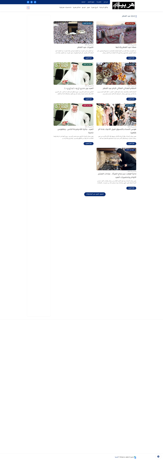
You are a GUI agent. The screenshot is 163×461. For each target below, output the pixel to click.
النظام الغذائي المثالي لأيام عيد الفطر (119, 88)
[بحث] (28, 7)
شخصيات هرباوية (66, 7)
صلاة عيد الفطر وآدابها (126, 47)
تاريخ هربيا (94, 7)
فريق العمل (91, 2)
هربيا (116, 457)
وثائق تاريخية (104, 7)
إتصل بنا (99, 2)
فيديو (84, 7)
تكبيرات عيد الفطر (85, 47)
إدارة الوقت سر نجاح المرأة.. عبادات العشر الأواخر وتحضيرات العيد (117, 176)
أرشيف (83, 2)
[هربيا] (123, 5)
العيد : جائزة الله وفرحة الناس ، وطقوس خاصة (75, 131)
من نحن (106, 2)
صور (88, 7)
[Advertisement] (36, 45)
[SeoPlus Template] (135, 457)
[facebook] (35, 2)
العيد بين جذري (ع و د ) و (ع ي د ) (78, 88)
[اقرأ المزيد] (131, 58)
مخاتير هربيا (77, 7)
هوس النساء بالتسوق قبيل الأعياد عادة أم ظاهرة (117, 131)
